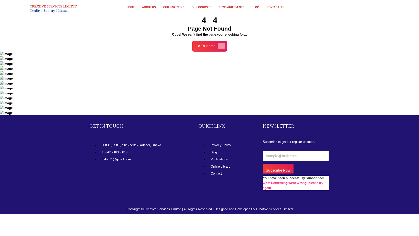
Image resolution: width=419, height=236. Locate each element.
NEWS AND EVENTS (231, 7)
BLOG (255, 7)
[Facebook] (94, 174)
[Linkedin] (133, 174)
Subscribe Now (278, 170)
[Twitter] (107, 174)
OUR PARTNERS (173, 7)
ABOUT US (149, 7)
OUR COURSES (201, 7)
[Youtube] (120, 174)
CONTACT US (274, 7)
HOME (131, 7)
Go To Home (206, 46)
